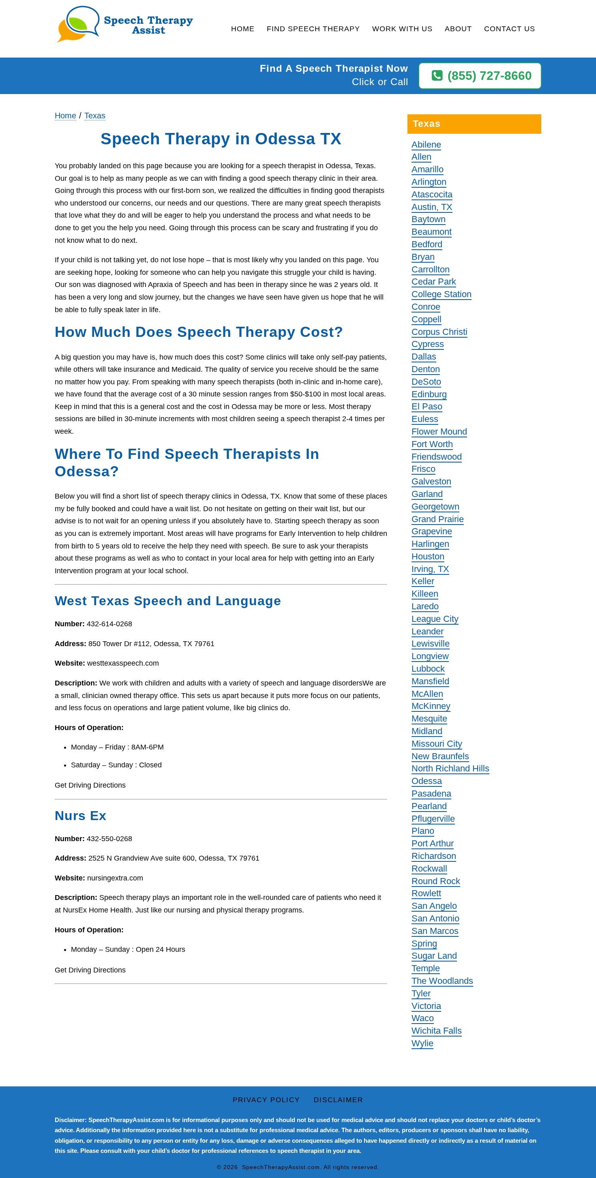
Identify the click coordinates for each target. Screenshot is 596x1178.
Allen (421, 157)
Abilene (426, 144)
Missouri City (437, 744)
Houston (428, 556)
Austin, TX (432, 207)
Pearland (429, 806)
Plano (423, 831)
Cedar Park (434, 281)
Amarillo (428, 169)
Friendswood (437, 457)
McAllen (427, 694)
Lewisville (431, 643)
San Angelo (434, 906)
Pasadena (431, 793)
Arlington (429, 182)
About (458, 29)
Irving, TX (430, 569)
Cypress (428, 344)
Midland (427, 731)
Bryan (423, 257)
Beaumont (432, 232)
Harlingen (430, 544)
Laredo (425, 606)
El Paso (427, 406)
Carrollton (431, 269)
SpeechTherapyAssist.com (281, 1167)
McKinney (431, 706)
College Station (442, 294)
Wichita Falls (437, 1031)
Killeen (425, 594)
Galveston (431, 481)
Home (243, 29)
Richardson (434, 856)
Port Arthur (433, 843)
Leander (428, 631)
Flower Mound (439, 431)
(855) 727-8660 (490, 75)
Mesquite (429, 718)
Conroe (426, 307)
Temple (426, 968)
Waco (423, 1018)
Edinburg (429, 394)
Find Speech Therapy (313, 29)
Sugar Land (434, 956)
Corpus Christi (439, 332)
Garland (427, 494)
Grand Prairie (438, 519)
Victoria (426, 1006)
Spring (424, 943)
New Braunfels (440, 756)
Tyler (421, 993)
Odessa (427, 781)
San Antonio (435, 918)
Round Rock (436, 881)
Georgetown (435, 506)
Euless (425, 419)
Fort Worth (432, 444)
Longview (430, 656)
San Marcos (435, 931)
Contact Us (509, 29)
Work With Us (402, 29)
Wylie (422, 1043)
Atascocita (432, 194)
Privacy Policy (266, 1100)
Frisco (423, 469)
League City (435, 619)
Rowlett (426, 893)
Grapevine (432, 531)
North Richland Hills (450, 768)
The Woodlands (442, 981)
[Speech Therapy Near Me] (125, 25)
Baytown (429, 219)
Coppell (427, 319)
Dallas (424, 356)
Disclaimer (338, 1100)
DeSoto (426, 382)
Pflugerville (433, 819)
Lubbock (428, 669)
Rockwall (429, 868)
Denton (426, 369)
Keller (423, 581)
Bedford (427, 244)
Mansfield (430, 681)
